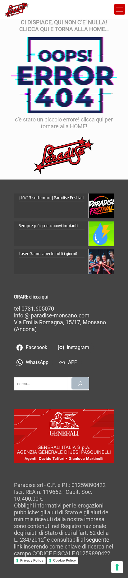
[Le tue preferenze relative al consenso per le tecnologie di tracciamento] (117, 567)
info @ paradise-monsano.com (51, 315)
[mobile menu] (119, 9)
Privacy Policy (31, 560)
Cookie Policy (64, 560)
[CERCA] (80, 383)
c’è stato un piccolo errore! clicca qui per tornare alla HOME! (64, 123)
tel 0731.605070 (34, 308)
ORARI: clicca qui (31, 296)
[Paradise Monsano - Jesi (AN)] (17, 9)
